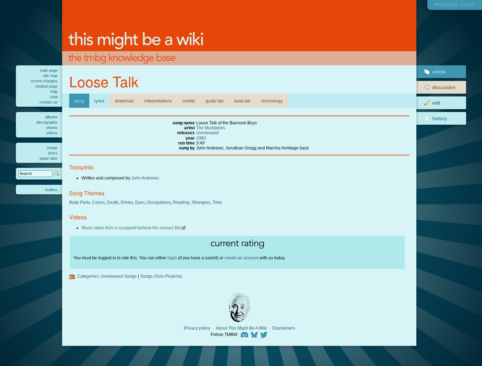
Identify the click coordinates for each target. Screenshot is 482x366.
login (172, 257)
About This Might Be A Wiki (241, 328)
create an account (241, 257)
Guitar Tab (215, 101)
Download (124, 101)
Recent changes (44, 81)
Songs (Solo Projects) (161, 276)
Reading (181, 202)
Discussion (444, 87)
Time (217, 202)
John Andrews (144, 178)
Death (113, 202)
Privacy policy (197, 328)
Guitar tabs (49, 158)
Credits (188, 101)
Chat (54, 97)
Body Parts (79, 202)
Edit (436, 103)
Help (54, 91)
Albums (51, 117)
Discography (47, 122)
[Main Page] (239, 32)
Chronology (272, 101)
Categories (87, 276)
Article (439, 72)
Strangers (201, 202)
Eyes (140, 202)
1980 (201, 138)
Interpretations (158, 101)
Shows (52, 127)
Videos (52, 133)
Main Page (49, 70)
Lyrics (99, 101)
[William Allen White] (239, 307)
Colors (98, 202)
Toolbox (51, 190)
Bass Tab (242, 101)
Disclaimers (283, 328)
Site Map (50, 75)
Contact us (49, 102)
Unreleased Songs (119, 276)
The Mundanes (210, 127)
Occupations (159, 202)
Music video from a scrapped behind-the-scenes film (131, 227)
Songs (52, 148)
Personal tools (454, 4)
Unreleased (207, 132)
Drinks (127, 202)
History (439, 118)
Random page (46, 86)
